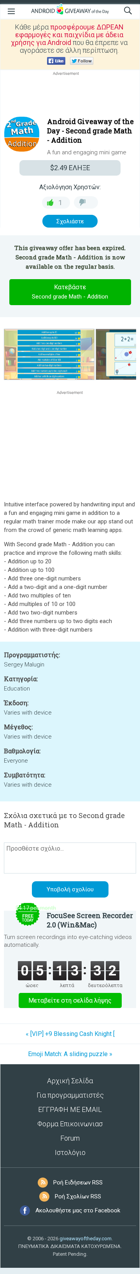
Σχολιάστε (70, 221)
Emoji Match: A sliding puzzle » (70, 1054)
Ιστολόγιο (70, 1152)
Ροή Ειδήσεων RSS (78, 1182)
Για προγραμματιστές (70, 1095)
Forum (70, 1138)
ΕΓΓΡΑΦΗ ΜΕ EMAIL (70, 1109)
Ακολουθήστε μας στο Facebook (77, 1210)
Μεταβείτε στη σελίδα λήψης (70, 1000)
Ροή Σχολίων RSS (78, 1196)
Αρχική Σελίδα (70, 1081)
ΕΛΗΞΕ (70, 168)
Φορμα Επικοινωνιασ (70, 1124)
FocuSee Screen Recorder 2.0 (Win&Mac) (90, 920)
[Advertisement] (70, 95)
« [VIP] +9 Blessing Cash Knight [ (70, 1033)
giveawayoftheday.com (86, 1238)
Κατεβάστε (70, 291)
